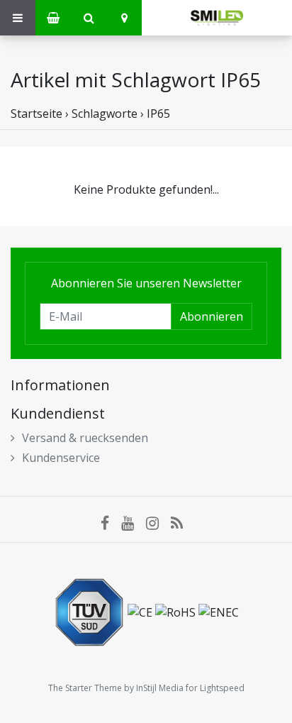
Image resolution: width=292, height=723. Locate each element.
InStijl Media (160, 688)
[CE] (141, 611)
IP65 (158, 113)
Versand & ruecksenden (85, 438)
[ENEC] (218, 611)
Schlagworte (104, 113)
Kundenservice (61, 457)
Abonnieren (211, 316)
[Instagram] (158, 523)
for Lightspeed (215, 688)
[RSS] (181, 523)
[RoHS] (176, 611)
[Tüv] (91, 611)
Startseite (36, 113)
